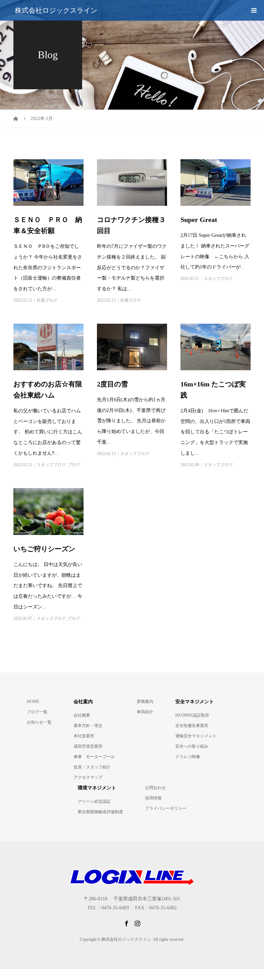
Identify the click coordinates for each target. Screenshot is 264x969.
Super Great (202, 219)
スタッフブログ (218, 278)
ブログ (74, 464)
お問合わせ (155, 787)
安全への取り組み (191, 746)
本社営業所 (84, 736)
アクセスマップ (88, 777)
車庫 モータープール (94, 756)
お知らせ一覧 (39, 722)
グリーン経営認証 (94, 801)
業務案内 (145, 701)
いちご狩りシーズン (44, 549)
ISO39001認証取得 (192, 715)
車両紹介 (145, 711)
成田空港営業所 (88, 746)
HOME (33, 701)
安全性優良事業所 (191, 725)
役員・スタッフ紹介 (92, 767)
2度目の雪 (112, 384)
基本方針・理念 (88, 725)
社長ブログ (47, 300)
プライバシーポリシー (165, 808)
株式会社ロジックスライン (56, 10)
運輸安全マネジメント (196, 736)
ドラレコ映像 (187, 756)
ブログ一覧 (37, 711)
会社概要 (82, 715)
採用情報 (153, 798)
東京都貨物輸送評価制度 (100, 811)
